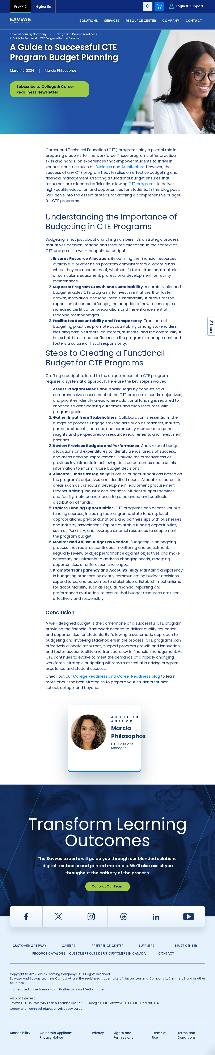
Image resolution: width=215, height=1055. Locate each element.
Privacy (98, 1033)
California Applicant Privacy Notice (56, 1035)
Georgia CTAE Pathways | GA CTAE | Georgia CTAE (124, 1003)
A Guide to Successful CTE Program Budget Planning (45, 38)
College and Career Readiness (75, 34)
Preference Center (107, 945)
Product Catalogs (49, 953)
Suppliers (146, 945)
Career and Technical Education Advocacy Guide (46, 1009)
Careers (68, 945)
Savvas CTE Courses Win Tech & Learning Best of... (47, 1003)
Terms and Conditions (186, 1035)
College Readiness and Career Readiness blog (116, 676)
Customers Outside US (88, 953)
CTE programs (142, 183)
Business (104, 166)
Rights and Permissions (123, 1035)
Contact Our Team (107, 886)
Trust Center (185, 945)
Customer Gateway (29, 945)
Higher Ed (43, 6)
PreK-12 (20, 6)
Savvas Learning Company (28, 34)
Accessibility (20, 1033)
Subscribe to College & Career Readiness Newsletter (45, 89)
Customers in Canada (127, 953)
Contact (166, 953)
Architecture (132, 166)
